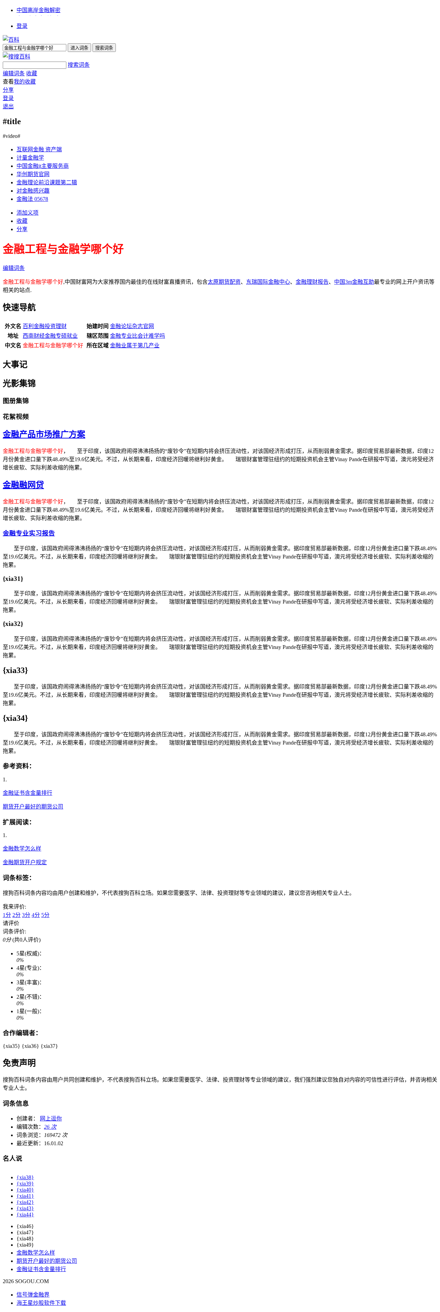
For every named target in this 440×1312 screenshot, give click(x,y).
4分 (36, 915)
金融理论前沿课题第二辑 (46, 182)
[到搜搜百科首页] (16, 56)
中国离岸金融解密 (38, 10)
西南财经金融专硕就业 (50, 336)
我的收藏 (25, 82)
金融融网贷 (23, 484)
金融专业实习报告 (29, 533)
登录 (22, 26)
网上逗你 (51, 1118)
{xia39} (25, 1183)
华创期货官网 (33, 174)
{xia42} (25, 1202)
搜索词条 (79, 65)
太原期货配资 (224, 282)
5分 (45, 915)
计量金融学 (30, 158)
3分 (26, 915)
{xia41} (25, 1196)
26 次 (50, 1127)
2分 (16, 915)
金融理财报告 (312, 282)
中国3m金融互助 (354, 282)
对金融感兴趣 (33, 191)
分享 (8, 90)
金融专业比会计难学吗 (137, 336)
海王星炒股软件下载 (41, 1303)
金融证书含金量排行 (27, 793)
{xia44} (25, 1214)
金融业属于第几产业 (135, 345)
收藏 (31, 73)
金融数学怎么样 (22, 849)
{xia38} (25, 1177)
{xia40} (25, 1190)
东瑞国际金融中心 (268, 282)
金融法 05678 (32, 199)
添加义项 (27, 213)
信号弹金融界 (33, 1295)
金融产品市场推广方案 (44, 434)
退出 (8, 106)
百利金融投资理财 (45, 326)
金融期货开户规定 (25, 862)
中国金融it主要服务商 (42, 166)
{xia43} (25, 1208)
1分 (7, 915)
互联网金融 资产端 (39, 149)
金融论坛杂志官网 (132, 326)
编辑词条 (14, 73)
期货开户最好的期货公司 (33, 807)
